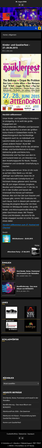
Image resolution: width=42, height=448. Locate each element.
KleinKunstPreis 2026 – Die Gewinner (16, 411)
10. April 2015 (8, 51)
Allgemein (12, 35)
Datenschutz (22, 434)
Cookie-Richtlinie (12, 434)
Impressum (30, 434)
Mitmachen (39, 28)
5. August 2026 (23, 276)
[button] (36, 28)
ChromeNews (19, 446)
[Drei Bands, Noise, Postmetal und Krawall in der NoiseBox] (8, 273)
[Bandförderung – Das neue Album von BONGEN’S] (8, 288)
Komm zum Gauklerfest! (12, 422)
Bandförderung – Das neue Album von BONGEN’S (27, 287)
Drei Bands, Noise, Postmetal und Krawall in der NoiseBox (28, 272)
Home (5, 35)
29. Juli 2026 (22, 291)
